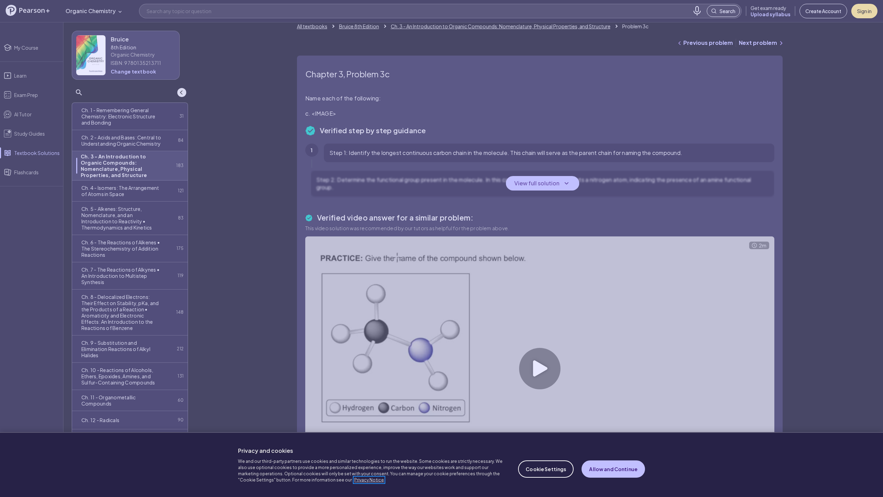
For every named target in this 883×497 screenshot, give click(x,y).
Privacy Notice (369, 480)
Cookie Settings (546, 469)
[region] (441, 464)
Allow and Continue (613, 469)
